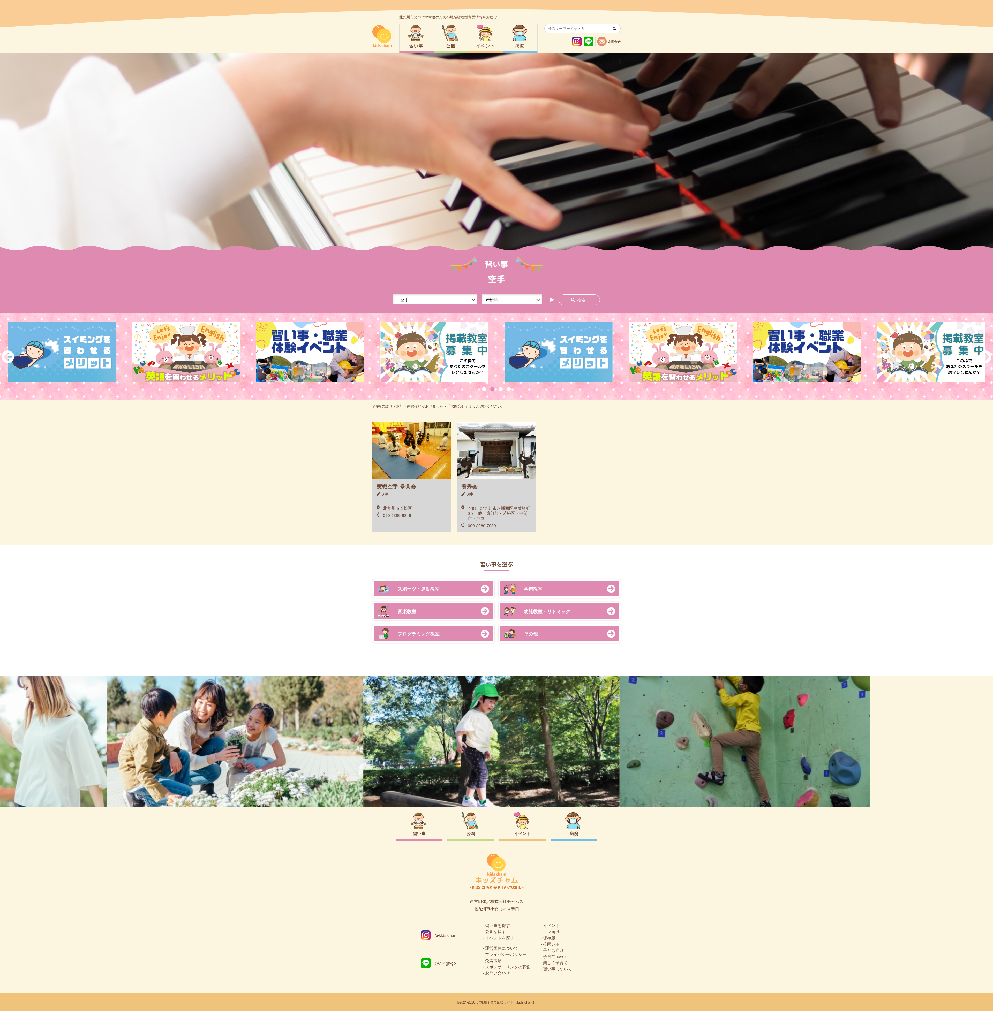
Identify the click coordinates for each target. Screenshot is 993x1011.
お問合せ (457, 406)
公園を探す (495, 932)
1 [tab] (484, 389)
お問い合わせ (497, 973)
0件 (385, 494)
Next (985, 357)
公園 (451, 46)
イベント (485, 46)
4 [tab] (509, 389)
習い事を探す (497, 925)
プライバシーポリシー (505, 954)
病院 (520, 46)
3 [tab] (501, 389)
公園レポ (551, 944)
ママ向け (551, 932)
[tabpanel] (434, 352)
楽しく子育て (555, 963)
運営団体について (501, 948)
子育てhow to (555, 956)
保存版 (549, 938)
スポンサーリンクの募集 (508, 967)
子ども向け (553, 950)
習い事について (557, 969)
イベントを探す (499, 938)
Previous (7, 357)
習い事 (416, 46)
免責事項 (493, 960)
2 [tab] (492, 389)
